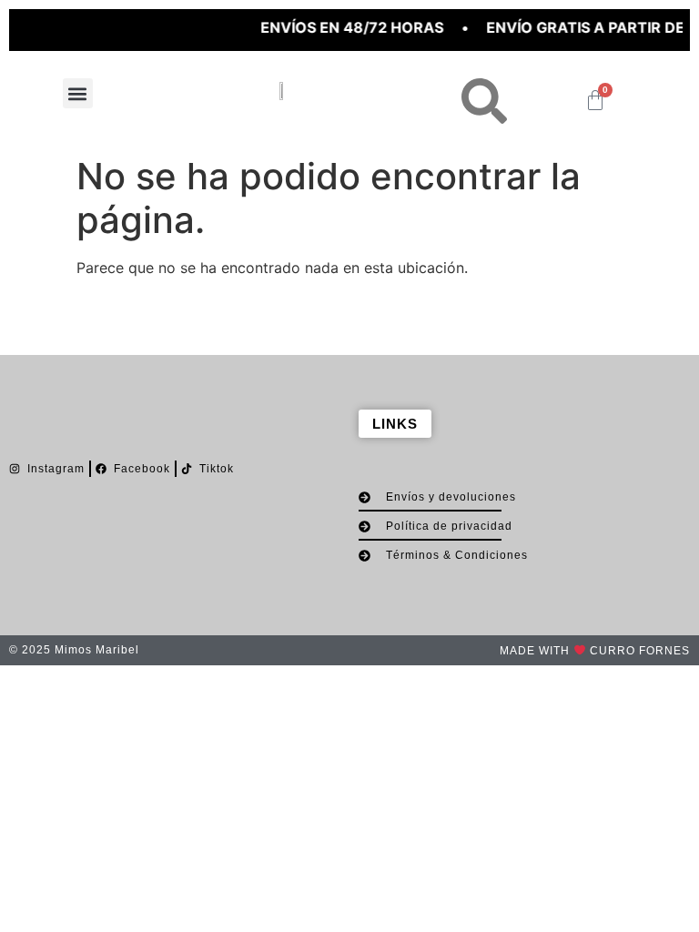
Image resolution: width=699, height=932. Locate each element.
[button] (78, 93)
